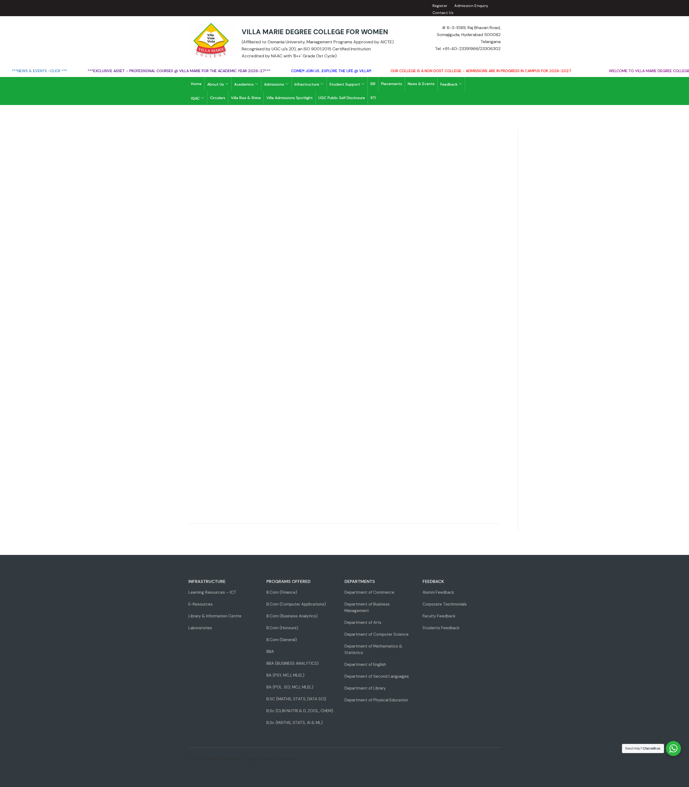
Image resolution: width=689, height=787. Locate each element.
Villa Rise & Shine (246, 97)
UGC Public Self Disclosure (341, 97)
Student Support (345, 84)
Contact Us (443, 12)
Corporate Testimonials (445, 604)
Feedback (449, 84)
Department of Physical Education (376, 700)
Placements (391, 83)
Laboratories (200, 628)
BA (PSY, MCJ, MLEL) (285, 675)
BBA (270, 651)
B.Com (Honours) (282, 628)
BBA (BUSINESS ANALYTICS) (292, 663)
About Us (216, 84)
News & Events (421, 83)
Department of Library (365, 688)
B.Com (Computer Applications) (296, 604)
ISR (372, 83)
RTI (373, 97)
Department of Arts (362, 622)
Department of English (365, 664)
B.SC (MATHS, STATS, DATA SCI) (296, 699)
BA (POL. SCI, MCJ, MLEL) (289, 687)
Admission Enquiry (471, 5)
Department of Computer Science (376, 634)
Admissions (274, 84)
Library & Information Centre (214, 616)
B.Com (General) (281, 639)
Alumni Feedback (438, 592)
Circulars (217, 97)
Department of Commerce (369, 592)
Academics (244, 84)
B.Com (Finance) (281, 592)
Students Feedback (441, 628)
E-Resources (200, 604)
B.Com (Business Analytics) (292, 616)
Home (196, 83)
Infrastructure (307, 84)
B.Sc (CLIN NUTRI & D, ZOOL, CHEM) (299, 710)
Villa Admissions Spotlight (289, 97)
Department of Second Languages (376, 676)
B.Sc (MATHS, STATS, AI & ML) (294, 722)
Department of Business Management (367, 607)
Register (440, 5)
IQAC (196, 98)
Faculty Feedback (439, 616)
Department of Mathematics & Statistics (373, 649)
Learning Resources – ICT (212, 592)
